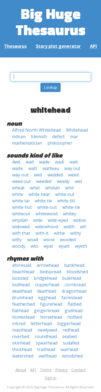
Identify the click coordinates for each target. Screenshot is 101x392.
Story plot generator (58, 46)
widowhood (46, 227)
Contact (78, 369)
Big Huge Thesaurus (50, 21)
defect (58, 136)
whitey (69, 214)
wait (73, 162)
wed (38, 175)
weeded (43, 181)
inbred (18, 323)
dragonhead (74, 291)
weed (73, 175)
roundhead (45, 336)
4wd (16, 162)
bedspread (50, 272)
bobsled (20, 278)
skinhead (21, 343)
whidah (52, 188)
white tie (43, 201)
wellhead (48, 356)
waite (17, 168)
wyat (48, 246)
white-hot (22, 207)
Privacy (61, 369)
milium (19, 136)
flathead (20, 310)
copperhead (47, 285)
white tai (20, 201)
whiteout (21, 214)
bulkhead (71, 278)
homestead (23, 317)
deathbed (46, 291)
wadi (59, 162)
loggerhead (69, 323)
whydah (20, 220)
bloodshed (77, 272)
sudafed (71, 343)
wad (30, 162)
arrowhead (48, 265)
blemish (39, 136)
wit (83, 227)
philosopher (59, 143)
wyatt (63, 246)
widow (79, 220)
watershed (22, 356)
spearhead (46, 343)
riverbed (20, 336)
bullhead (21, 285)
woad (32, 240)
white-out (47, 207)
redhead (70, 330)
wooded (68, 240)
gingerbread (46, 310)
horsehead (51, 317)
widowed (21, 227)
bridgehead (45, 278)
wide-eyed (58, 220)
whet (35, 188)
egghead (47, 298)
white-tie (71, 207)
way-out (20, 175)
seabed (69, 336)
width (69, 227)
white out (64, 194)
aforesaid (21, 265)
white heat (39, 194)
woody (18, 246)
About (20, 369)
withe (59, 233)
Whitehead (77, 130)
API (93, 46)
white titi (66, 201)
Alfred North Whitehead (36, 130)
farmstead (71, 298)
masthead (22, 330)
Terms (45, 369)
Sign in (50, 377)
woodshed (72, 356)
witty (17, 240)
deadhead (22, 291)
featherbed (23, 304)
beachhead (23, 272)
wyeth (81, 246)
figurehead (51, 304)
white (17, 194)
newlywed (47, 330)
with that (21, 233)
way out (72, 168)
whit (69, 188)
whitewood (47, 214)
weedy (63, 181)
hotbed (74, 317)
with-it (42, 233)
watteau (51, 168)
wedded (55, 175)
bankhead (74, 265)
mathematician (27, 143)
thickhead (22, 349)
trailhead (46, 349)
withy (75, 233)
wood (48, 240)
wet (78, 181)
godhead (73, 310)
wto (34, 246)
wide (37, 220)
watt (32, 168)
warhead (69, 349)
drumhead (22, 298)
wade (44, 162)
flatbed (75, 304)
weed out (21, 181)
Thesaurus (15, 46)
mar (74, 136)
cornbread (75, 285)
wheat (18, 188)
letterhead (41, 323)
